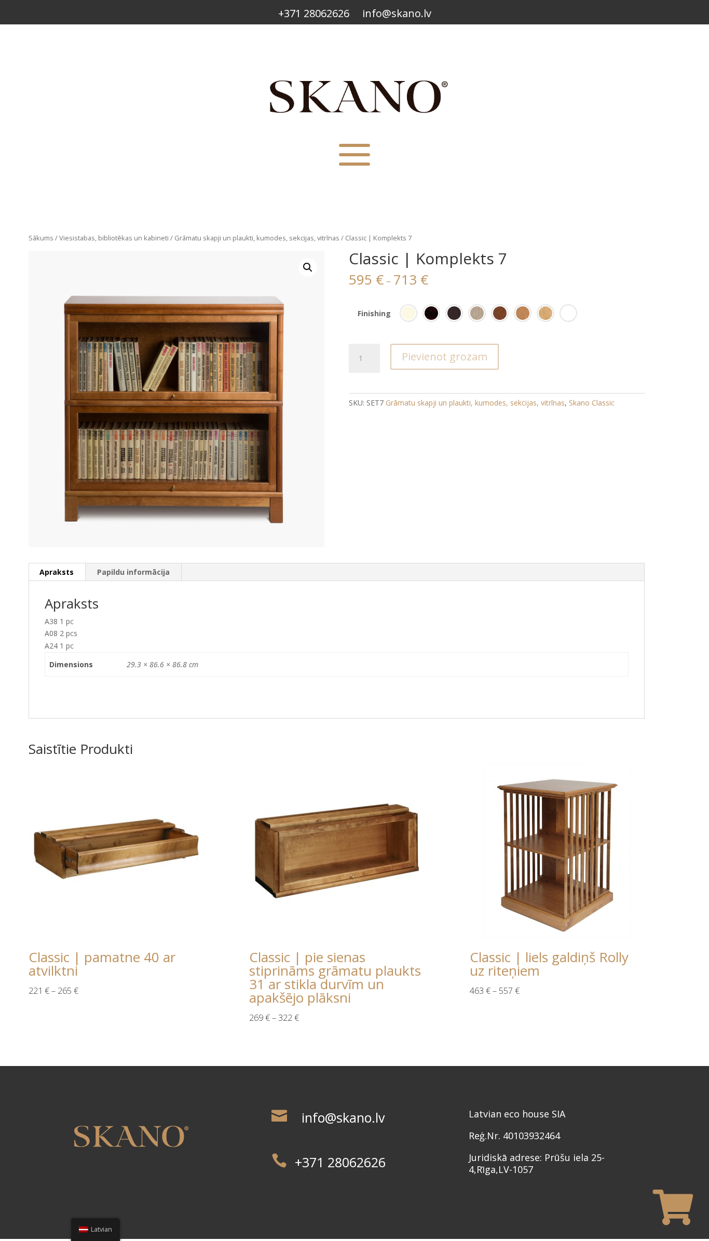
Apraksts (56, 572)
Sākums (41, 237)
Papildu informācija (133, 572)
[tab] (57, 572)
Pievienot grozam (444, 356)
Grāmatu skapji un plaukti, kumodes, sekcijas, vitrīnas (256, 237)
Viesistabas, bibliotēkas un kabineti (114, 237)
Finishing (374, 313)
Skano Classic (592, 403)
